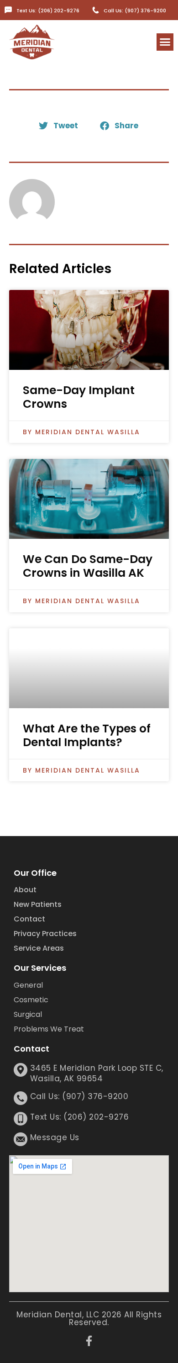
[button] (165, 42)
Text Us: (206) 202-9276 (47, 10)
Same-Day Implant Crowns (79, 397)
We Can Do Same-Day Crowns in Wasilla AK (87, 566)
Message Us (54, 1137)
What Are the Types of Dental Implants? (87, 735)
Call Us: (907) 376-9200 (135, 10)
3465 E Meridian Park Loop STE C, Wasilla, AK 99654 (96, 1073)
